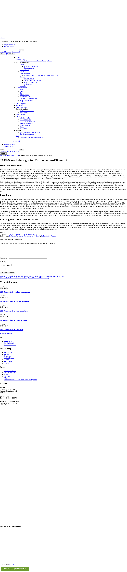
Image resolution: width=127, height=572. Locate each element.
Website (2, 269)
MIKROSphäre (21, 104)
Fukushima (19, 236)
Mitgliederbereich (9, 44)
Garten (22, 64)
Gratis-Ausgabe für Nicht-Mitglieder (31, 137)
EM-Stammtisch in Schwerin (11, 330)
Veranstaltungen (21, 114)
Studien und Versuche (27, 111)
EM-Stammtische (25, 120)
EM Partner (23, 129)
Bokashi (22, 77)
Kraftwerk (37, 236)
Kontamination (28, 236)
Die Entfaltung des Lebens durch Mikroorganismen (36, 61)
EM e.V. (2, 38)
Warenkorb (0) (16, 52)
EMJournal (19, 105)
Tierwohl (22, 86)
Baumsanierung (29, 68)
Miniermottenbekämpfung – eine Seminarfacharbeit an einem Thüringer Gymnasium (32, 276)
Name (2, 261)
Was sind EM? (20, 59)
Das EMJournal (9, 343)
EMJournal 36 (32, 234)
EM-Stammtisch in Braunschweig (13, 320)
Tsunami (53, 236)
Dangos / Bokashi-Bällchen (32, 80)
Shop (17, 136)
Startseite (3, 155)
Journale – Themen (10, 345)
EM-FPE (22, 91)
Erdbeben (12, 236)
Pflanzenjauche (24, 95)
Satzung (22, 127)
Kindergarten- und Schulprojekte (30, 132)
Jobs (5, 378)
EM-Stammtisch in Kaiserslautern (14, 311)
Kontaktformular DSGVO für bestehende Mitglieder (20, 380)
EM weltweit (16, 234)
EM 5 (21, 93)
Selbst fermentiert (21, 87)
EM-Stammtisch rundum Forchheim (15, 292)
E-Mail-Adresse (5, 265)
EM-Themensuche (21, 107)
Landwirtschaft (24, 70)
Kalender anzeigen (6, 333)
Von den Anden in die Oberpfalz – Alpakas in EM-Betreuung (24, 278)
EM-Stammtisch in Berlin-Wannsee (14, 301)
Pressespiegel (24, 112)
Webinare (7, 354)
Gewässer (23, 71)
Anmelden (7, 363)
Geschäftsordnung (25, 125)
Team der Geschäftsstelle (27, 121)
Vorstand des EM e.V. (27, 123)
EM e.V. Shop (8, 352)
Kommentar (4, 258)
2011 (17, 155)
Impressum (11, 566)
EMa (21, 89)
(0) (7, 54)
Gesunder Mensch (25, 73)
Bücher (6, 359)
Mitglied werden (9, 46)
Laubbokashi (28, 84)
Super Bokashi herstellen (31, 82)
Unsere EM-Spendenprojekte (14, 569)
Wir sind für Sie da (10, 371)
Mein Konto (8, 361)
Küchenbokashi (29, 79)
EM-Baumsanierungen (27, 134)
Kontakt (6, 374)
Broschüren (7, 356)
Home (18, 57)
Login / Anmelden (5, 52)
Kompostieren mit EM (31, 66)
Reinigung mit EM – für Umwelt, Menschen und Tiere (41, 75)
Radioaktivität (45, 236)
